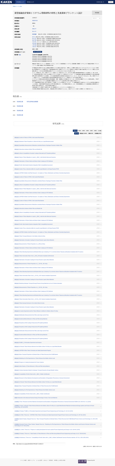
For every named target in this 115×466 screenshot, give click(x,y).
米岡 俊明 (34, 43)
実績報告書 (20, 101)
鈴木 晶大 (34, 38)
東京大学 (34, 31)
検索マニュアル (31, 460)
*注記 (19, 54)
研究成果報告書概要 (32, 101)
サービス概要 (23, 460)
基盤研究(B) (35, 20)
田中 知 (34, 36)
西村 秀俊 (34, 40)
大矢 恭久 (34, 41)
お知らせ (45, 460)
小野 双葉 (34, 45)
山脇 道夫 (34, 46)
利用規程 (51, 460)
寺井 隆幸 (34, 34)
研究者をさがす (30, 2)
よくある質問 (39, 460)
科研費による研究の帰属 (59, 460)
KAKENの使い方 (100, 2)
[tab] (58, 123)
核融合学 (34, 28)
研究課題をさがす (20, 2)
